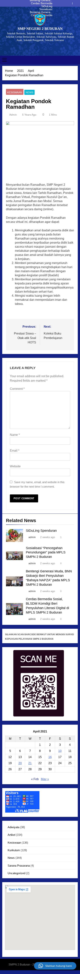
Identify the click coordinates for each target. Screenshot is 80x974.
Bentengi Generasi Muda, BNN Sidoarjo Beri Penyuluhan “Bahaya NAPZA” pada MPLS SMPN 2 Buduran (40, 12)
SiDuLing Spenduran (45, 6)
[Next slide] (75, 3)
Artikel (11, 834)
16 (50, 757)
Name (15, 434)
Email (14, 450)
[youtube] (44, 48)
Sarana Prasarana (19, 865)
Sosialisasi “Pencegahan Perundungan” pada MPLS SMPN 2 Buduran (40, 9)
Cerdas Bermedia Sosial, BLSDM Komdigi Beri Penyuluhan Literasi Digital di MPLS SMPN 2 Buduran (40, 3)
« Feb (35, 779)
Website (15, 466)
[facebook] (35, 48)
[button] (55, 966)
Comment (17, 388)
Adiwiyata (13, 827)
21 (30, 763)
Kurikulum (14, 850)
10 (60, 750)
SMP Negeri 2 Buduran (40, 29)
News (29, 92)
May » (45, 779)
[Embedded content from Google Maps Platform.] (40, 917)
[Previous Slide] (69, 3)
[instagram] (40, 48)
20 (20, 763)
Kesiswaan (14, 92)
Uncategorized (16, 873)
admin (13, 114)
